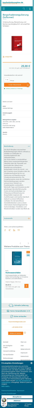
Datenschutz (25, 356)
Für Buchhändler (8, 354)
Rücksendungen (8, 358)
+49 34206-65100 (17, 327)
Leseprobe (8, 57)
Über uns (23, 342)
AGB (22, 345)
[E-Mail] (18, 230)
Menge (12, 80)
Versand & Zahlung (9, 351)
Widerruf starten (15, 333)
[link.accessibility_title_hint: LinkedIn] (14, 230)
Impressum (24, 353)
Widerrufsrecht (25, 349)
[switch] (4, 405)
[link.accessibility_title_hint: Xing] (9, 230)
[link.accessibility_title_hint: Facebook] (5, 230)
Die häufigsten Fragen (7, 346)
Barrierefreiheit (25, 360)
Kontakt (5, 342)
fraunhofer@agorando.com (17, 322)
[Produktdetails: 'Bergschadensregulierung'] (17, 43)
